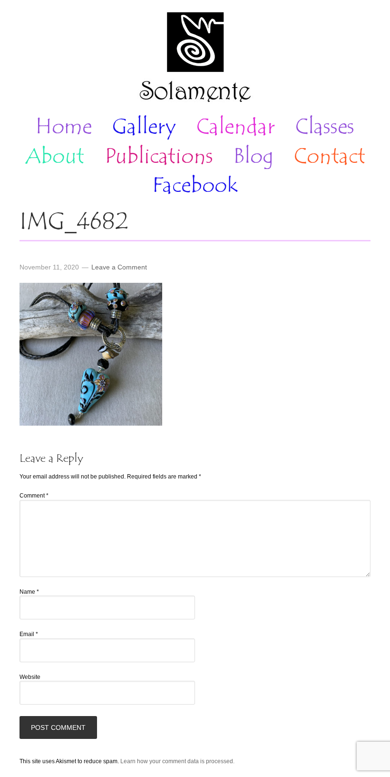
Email (29, 634)
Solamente (195, 58)
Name (29, 591)
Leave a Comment (119, 267)
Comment (34, 495)
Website (30, 677)
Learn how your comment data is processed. (177, 761)
